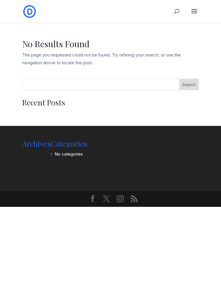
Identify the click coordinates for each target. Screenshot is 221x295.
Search (189, 84)
